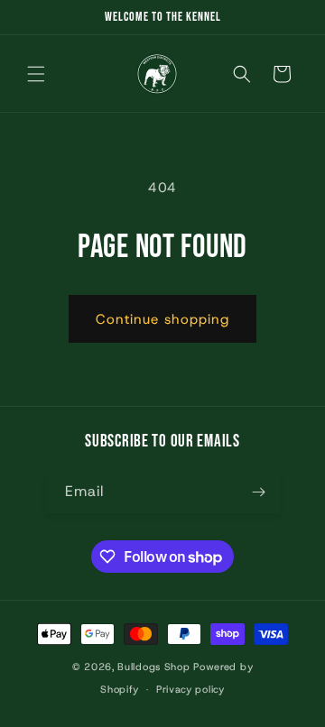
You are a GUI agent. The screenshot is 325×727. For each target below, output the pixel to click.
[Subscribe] (259, 492)
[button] (36, 74)
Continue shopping (162, 319)
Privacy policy (190, 689)
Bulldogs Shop (153, 666)
